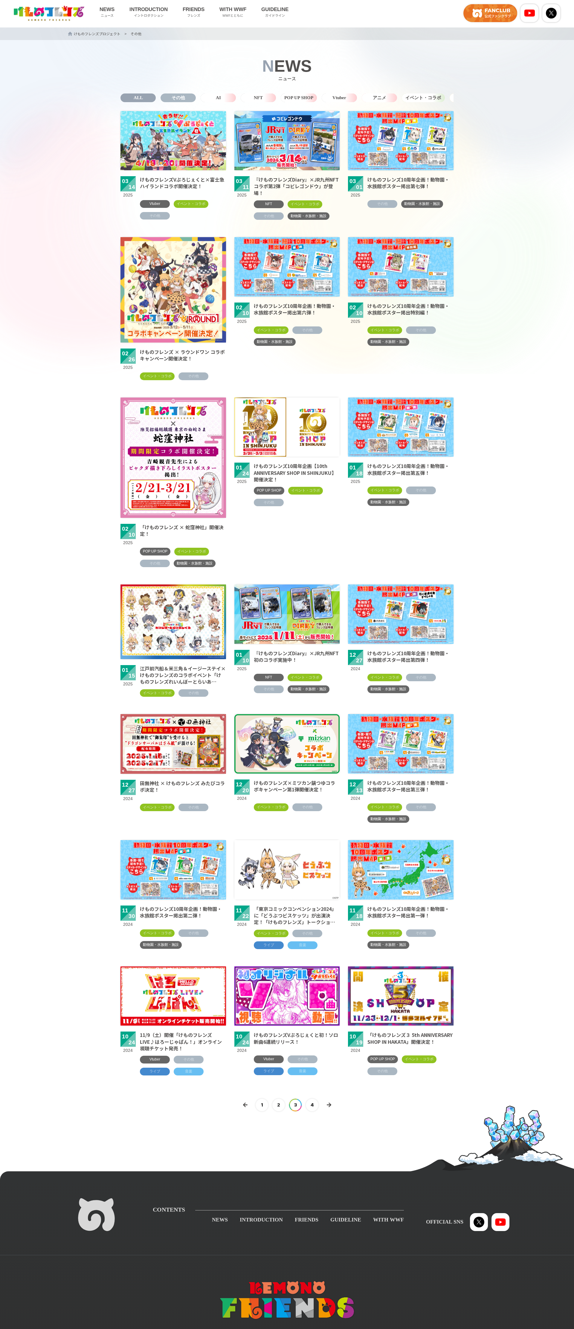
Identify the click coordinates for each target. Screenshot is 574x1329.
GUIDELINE (274, 12)
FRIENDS (193, 12)
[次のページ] (329, 1105)
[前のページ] (245, 1105)
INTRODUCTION (148, 12)
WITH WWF (232, 12)
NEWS (107, 12)
